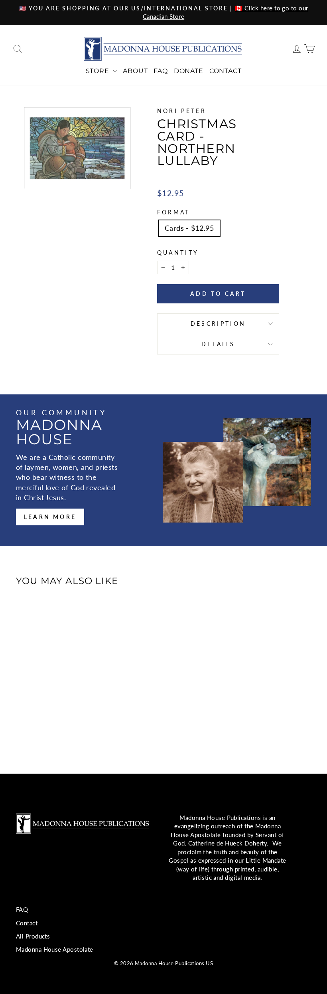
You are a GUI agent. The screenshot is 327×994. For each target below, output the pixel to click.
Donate (188, 71)
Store (98, 71)
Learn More (50, 516)
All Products (33, 936)
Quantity (178, 252)
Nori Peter (181, 110)
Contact (225, 71)
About (135, 71)
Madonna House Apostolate (54, 949)
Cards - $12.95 (189, 228)
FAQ (160, 71)
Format (173, 212)
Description (218, 323)
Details (218, 344)
